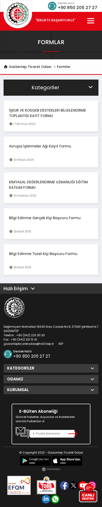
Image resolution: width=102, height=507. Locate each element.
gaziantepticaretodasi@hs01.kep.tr (29, 344)
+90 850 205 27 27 (77, 7)
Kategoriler (45, 87)
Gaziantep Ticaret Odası (29, 66)
